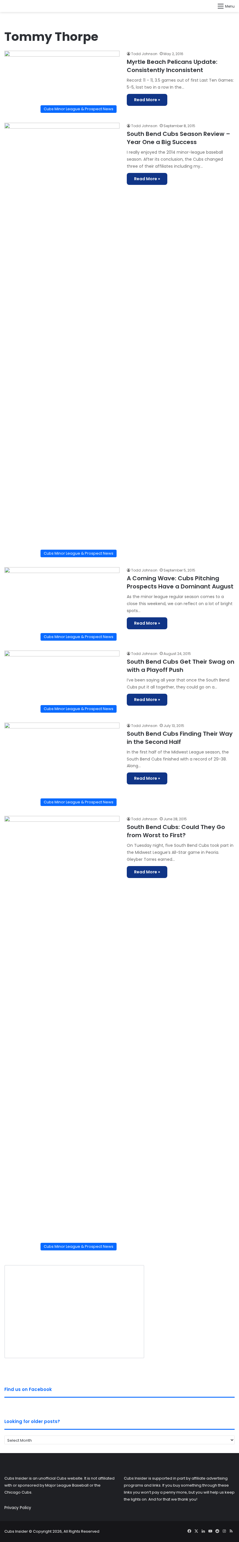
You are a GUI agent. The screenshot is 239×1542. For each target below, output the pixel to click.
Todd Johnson (144, 53)
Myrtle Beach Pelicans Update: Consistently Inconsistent (172, 66)
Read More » (147, 100)
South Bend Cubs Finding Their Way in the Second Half (180, 738)
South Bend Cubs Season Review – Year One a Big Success (178, 138)
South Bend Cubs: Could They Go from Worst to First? (176, 831)
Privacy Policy (17, 1508)
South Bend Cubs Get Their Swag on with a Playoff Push (180, 666)
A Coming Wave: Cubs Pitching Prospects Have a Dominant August (180, 582)
